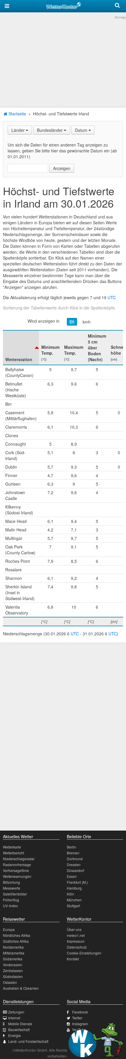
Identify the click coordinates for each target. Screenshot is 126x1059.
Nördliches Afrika (16, 935)
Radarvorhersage (17, 864)
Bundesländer (50, 130)
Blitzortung (11, 882)
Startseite (16, 114)
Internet (14, 1017)
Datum (81, 130)
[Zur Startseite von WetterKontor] (64, 5)
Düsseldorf (75, 870)
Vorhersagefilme (16, 870)
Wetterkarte (12, 846)
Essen (72, 876)
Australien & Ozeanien (21, 988)
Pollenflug (11, 899)
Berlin (71, 846)
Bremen (73, 852)
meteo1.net (76, 935)
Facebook (80, 1011)
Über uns (74, 929)
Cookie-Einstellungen (84, 952)
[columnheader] (21, 347)
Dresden (74, 864)
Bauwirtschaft (19, 1029)
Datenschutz (77, 946)
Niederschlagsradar (19, 858)
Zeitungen (16, 1011)
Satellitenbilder (15, 893)
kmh (87, 322)
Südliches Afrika (16, 941)
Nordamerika (13, 946)
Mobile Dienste (20, 1023)
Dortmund (75, 858)
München (74, 899)
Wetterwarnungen (17, 876)
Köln (70, 893)
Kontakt (73, 958)
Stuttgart (73, 905)
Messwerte (11, 887)
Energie (14, 1035)
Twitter (77, 1017)
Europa (9, 929)
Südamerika (12, 958)
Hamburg (74, 887)
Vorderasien (12, 964)
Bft (71, 322)
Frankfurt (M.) (77, 882)
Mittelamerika (13, 952)
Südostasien (13, 976)
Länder (18, 130)
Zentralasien (13, 970)
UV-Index (10, 905)
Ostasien (10, 982)
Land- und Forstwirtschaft (28, 1041)
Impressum (75, 941)
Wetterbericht (13, 852)
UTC (112, 297)
